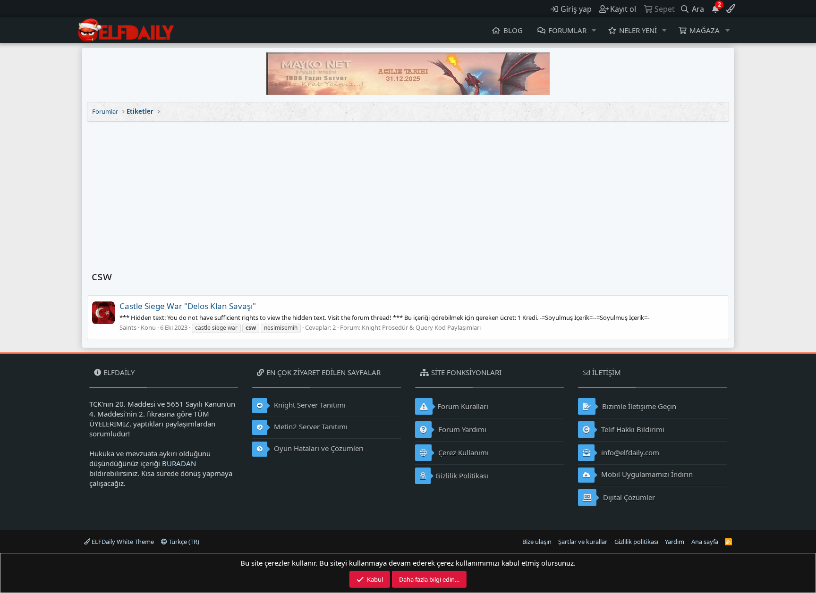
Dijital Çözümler (628, 497)
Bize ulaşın (537, 541)
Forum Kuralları (462, 406)
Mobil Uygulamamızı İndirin (646, 474)
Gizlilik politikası (636, 541)
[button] (594, 30)
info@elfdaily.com (629, 452)
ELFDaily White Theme (122, 541)
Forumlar (567, 30)
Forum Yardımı (461, 429)
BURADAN (179, 463)
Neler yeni (638, 30)
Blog (513, 30)
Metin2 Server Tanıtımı (310, 426)
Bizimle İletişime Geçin (638, 406)
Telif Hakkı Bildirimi (631, 429)
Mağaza (704, 30)
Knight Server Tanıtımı (309, 404)
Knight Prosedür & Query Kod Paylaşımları (421, 327)
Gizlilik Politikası (461, 475)
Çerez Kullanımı (462, 452)
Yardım (674, 541)
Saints (127, 327)
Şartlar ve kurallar (582, 541)
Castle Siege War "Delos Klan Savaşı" (187, 306)
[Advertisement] (408, 192)
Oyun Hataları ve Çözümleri (318, 448)
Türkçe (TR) (183, 541)
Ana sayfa (704, 541)
